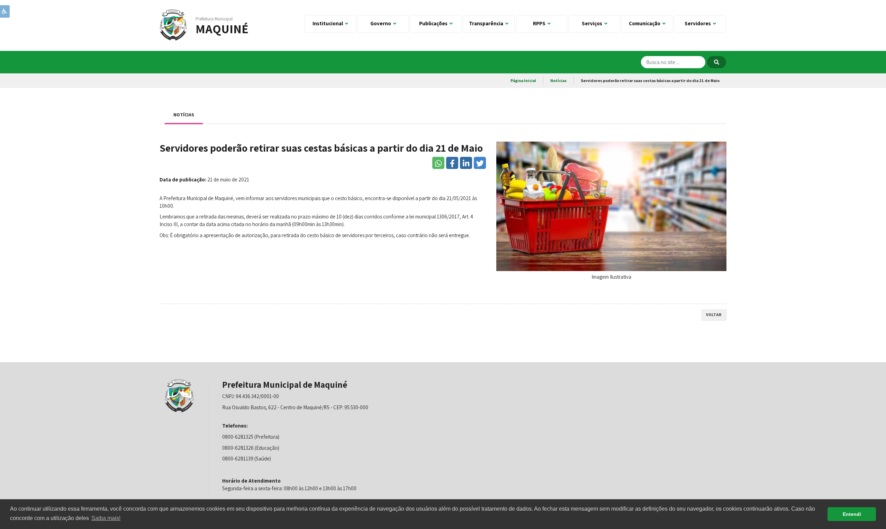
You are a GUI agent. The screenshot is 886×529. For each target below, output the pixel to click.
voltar (713, 314)
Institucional (329, 23)
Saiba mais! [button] (105, 518)
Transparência (487, 23)
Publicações (434, 23)
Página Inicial (523, 80)
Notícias (558, 80)
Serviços (593, 23)
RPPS (540, 23)
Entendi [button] (852, 514)
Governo (381, 23)
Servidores (699, 23)
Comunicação (645, 23)
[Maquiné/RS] (173, 24)
